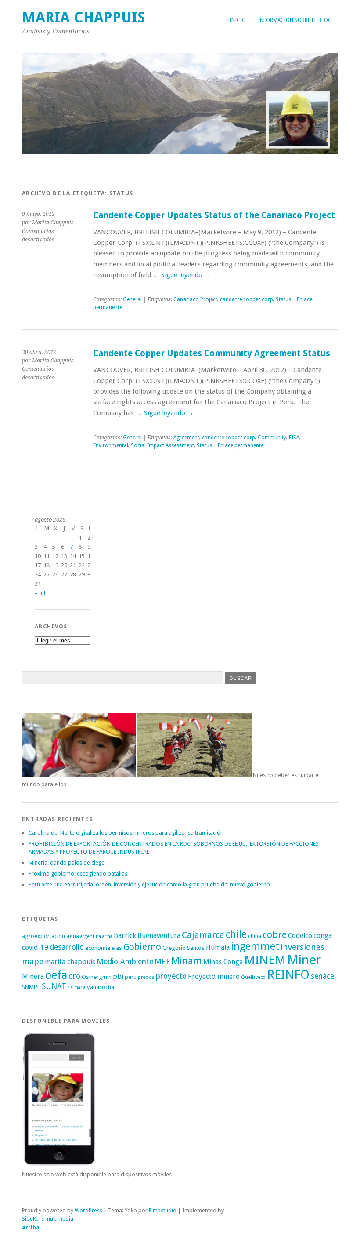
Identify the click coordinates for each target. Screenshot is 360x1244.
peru (131, 977)
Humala (218, 947)
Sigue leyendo (186, 275)
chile (236, 934)
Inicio (238, 20)
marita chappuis (70, 962)
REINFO (288, 974)
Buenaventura (158, 935)
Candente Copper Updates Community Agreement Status (211, 353)
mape (32, 961)
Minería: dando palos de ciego (67, 862)
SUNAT (54, 986)
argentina (90, 936)
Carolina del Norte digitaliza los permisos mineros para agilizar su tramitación (126, 832)
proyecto (171, 976)
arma (107, 936)
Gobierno (142, 946)
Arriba (31, 1227)
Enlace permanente (240, 445)
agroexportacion (43, 936)
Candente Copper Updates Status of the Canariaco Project (214, 215)
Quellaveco (253, 977)
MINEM (265, 960)
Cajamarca (203, 935)
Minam (186, 961)
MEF (162, 961)
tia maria (77, 987)
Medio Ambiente (125, 961)
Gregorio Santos (183, 948)
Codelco (300, 935)
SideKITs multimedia (47, 1218)
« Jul (40, 593)
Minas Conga (223, 962)
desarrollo (67, 947)
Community (272, 437)
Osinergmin (97, 977)
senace (322, 976)
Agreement (186, 437)
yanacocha (100, 987)
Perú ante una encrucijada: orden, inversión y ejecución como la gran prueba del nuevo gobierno (149, 884)
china (254, 936)
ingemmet (255, 946)
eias (117, 948)
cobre (275, 934)
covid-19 (35, 947)
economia (97, 948)
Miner (304, 959)
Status (283, 299)
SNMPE (31, 987)
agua (72, 936)
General (132, 299)
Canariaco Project (195, 299)
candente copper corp (246, 299)
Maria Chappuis (83, 17)
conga (322, 935)
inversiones (302, 947)
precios (146, 977)
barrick (125, 935)
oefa (56, 974)
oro (74, 976)
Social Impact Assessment (162, 445)
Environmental (110, 445)
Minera (33, 976)
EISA (294, 437)
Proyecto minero (214, 976)
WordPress (88, 1210)
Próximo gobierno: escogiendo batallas (78, 873)
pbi (118, 976)
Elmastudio (162, 1210)
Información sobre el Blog (295, 20)
